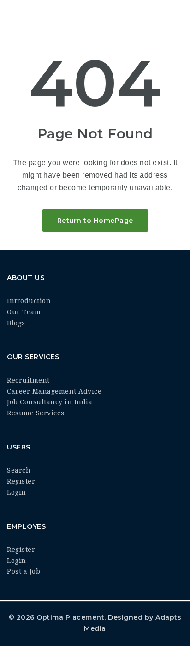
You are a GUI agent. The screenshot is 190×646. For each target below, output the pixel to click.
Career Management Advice (54, 391)
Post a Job (23, 571)
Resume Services (36, 413)
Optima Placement (70, 617)
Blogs (16, 323)
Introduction (29, 301)
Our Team (24, 312)
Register (21, 481)
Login (16, 492)
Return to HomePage (95, 220)
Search (18, 470)
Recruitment (28, 380)
